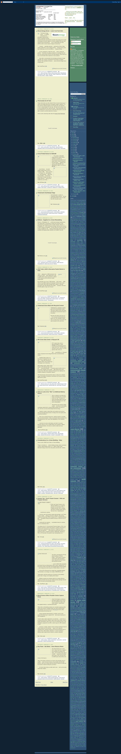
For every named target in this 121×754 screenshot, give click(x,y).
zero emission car (74, 741)
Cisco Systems (73, 282)
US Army (83, 704)
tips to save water (82, 681)
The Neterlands (81, 673)
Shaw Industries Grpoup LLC (76, 636)
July (74, 145)
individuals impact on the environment (45, 148)
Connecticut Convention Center (79, 302)
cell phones (83, 273)
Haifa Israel (83, 447)
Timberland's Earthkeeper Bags (46, 192)
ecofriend (72, 331)
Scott (84, 631)
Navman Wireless (75, 523)
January (75, 194)
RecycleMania (73, 596)
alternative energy (81, 216)
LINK (46, 66)
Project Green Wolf (74, 578)
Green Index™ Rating (77, 426)
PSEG (80, 578)
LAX (83, 486)
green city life (77, 414)
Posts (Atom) (44, 684)
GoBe (71, 399)
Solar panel (76, 645)
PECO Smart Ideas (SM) (81, 551)
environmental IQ (78, 363)
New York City (74, 527)
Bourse (78, 253)
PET (75, 556)
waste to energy (73, 722)
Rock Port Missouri (77, 622)
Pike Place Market (78, 560)
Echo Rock (72, 326)
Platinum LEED (81, 565)
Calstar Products (79, 262)
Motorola (79, 516)
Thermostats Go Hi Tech (44, 100)
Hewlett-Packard (60, 383)
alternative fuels (54, 297)
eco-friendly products (80, 328)
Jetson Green (76, 102)
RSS (72, 624)
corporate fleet (49, 298)
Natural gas (58, 74)
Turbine (83, 688)
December (75, 137)
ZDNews (83, 739)
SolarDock (80, 648)
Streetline (77, 657)
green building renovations (79, 410)
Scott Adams (74, 632)
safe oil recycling (75, 626)
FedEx (77, 378)
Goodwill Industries (82, 402)
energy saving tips (74, 352)
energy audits (83, 339)
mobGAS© (72, 514)
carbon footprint (44, 490)
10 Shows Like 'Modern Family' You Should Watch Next (79, 100)
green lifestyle (52, 147)
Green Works (77, 438)
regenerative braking (74, 612)
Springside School (74, 652)
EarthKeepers (79, 324)
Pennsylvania (78, 553)
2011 (73, 134)
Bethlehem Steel (82, 236)
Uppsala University (74, 702)
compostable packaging (80, 298)
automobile (76, 229)
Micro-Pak (76, 511)
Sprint (79, 652)
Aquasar (74, 224)
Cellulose (73, 274)
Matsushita (82, 507)
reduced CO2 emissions (46, 434)
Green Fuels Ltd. (76, 422)
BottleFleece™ (73, 253)
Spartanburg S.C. (73, 651)
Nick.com (79, 528)
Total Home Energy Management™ (78, 684)
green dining (74, 418)
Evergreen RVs (75, 374)
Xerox (84, 738)
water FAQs (77, 726)
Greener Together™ (80, 441)
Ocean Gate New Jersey (82, 536)
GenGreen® (82, 393)
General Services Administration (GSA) (55, 587)
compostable (73, 298)
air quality (82, 212)
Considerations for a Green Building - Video (50, 440)
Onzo (81, 540)
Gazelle (83, 390)
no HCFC (84, 528)
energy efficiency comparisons (80, 343)
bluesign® (76, 250)
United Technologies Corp (48, 641)
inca (77, 463)
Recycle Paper (81, 590)
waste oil (72, 721)
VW (77, 717)
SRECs (83, 652)
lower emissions (77, 503)
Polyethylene (77, 569)
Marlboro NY (55, 187)
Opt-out (72, 543)
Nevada (72, 524)
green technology (59, 147)
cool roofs (79, 303)
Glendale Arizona (73, 398)
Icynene (77, 462)
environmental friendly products (47, 211)
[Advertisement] (46, 88)
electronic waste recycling (75, 339)
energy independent (76, 347)
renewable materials (80, 614)
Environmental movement (75, 364)
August (74, 144)
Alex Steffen (76, 213)
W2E (80, 717)
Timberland (60, 213)
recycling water (41, 590)
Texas (78, 671)
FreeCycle (73, 386)
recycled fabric (73, 593)
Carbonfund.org (73, 273)
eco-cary (76, 327)
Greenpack (82, 446)
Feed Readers (82, 378)
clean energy (40, 74)
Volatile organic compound (79, 714)
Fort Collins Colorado (74, 385)
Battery (80, 232)
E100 (82, 322)
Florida (76, 381)
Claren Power (78, 283)
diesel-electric (82, 314)
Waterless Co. (78, 729)
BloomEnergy (63, 72)
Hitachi (73, 454)
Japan (72, 473)
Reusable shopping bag (81, 619)
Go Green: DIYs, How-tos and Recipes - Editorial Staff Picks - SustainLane (78, 124)
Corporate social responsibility (79, 304)
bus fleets (82, 258)
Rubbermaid (76, 624)
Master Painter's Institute (75, 507)
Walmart (51, 75)
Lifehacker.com (77, 495)
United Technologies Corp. (79, 698)
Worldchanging (81, 737)
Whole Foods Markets (80, 733)
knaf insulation (81, 476)
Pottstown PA (81, 573)
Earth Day (73, 323)
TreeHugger (75, 106)
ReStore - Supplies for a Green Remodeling (50, 220)
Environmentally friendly (76, 368)
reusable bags (73, 619)
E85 (84, 322)
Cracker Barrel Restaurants (75, 307)
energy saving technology (77, 351)
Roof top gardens (83, 623)
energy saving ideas (45, 147)
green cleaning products (79, 415)
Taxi (43, 546)
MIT (83, 512)
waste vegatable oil (81, 722)
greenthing (72, 447)
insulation (43, 493)
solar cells (56, 493)
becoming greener (80, 233)
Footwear (72, 382)
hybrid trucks (76, 459)
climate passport (75, 287)
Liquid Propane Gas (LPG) (55, 544)
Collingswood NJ (81, 294)
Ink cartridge (73, 469)
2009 (73, 196)
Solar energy (62, 590)
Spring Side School (81, 651)
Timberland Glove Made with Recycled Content (51, 305)
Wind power (60, 493)
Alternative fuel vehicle (45, 297)
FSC (82, 386)
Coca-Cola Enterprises (74, 293)
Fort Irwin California (82, 385)
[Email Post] (58, 71)
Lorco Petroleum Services (80, 499)
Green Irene (74, 427)
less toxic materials (74, 494)
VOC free (72, 714)
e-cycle (73, 322)
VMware (83, 713)
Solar (78, 643)
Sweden (79, 665)
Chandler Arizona (79, 277)
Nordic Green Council (78, 531)
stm (72, 656)
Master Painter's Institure (80, 506)
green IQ (83, 426)
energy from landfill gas (78, 345)
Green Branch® (83, 407)
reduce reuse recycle (53, 213)
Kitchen (76, 476)
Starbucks (72, 655)
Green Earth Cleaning (80, 418)
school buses (80, 631)
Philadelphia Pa (41, 263)
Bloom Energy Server (55, 72)
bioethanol (83, 244)
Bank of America (44, 72)
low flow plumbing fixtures (51, 588)
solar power (79, 647)
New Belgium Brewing (78, 524)
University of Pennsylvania (79, 701)
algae (80, 213)
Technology (78, 669)
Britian (79, 254)
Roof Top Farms (75, 623)
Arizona (78, 224)
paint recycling (73, 548)
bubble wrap (74, 257)
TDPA (74, 669)
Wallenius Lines (75, 718)
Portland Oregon (60, 588)
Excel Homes (58, 186)
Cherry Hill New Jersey (82, 278)
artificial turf (81, 225)
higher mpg (83, 451)
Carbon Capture (44, 639)
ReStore (55, 263)
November (75, 139)
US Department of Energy (75, 705)
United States (79, 694)
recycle (80, 589)
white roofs (72, 733)
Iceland (73, 462)
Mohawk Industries (78, 515)
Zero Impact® (76, 742)
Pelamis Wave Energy (76, 552)
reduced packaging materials (79, 608)
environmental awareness (76, 360)
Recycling (80, 596)
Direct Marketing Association (79, 315)
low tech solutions (81, 502)
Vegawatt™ (72, 710)
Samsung (80, 626)
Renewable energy (49, 493)
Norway (82, 532)
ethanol (83, 373)
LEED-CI (77, 491)
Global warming (81, 398)
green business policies (42, 300)
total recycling (73, 685)
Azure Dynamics (82, 229)
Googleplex (78, 403)
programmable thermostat (79, 577)
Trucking (78, 688)
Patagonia (79, 549)
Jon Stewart (76, 473)
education (82, 335)
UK (78, 692)
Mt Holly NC (78, 518)
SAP (83, 628)
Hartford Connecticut (80, 449)
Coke (44, 74)
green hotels (77, 424)
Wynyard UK (73, 738)
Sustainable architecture (75, 664)
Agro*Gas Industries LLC (75, 212)
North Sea (77, 532)
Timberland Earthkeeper (42, 214)
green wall (43, 588)
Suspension (81, 660)
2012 (73, 132)
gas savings (61, 298)
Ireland (72, 472)
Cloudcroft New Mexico (74, 290)
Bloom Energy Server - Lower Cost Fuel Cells (50, 31)
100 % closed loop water (75, 201)
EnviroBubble (80, 357)
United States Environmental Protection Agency (54, 546)
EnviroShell (75, 373)
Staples (47, 75)
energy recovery (73, 349)
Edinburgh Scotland (74, 335)
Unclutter (62, 678)
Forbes (43, 491)
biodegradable (80, 240)
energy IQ (83, 347)
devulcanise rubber (75, 314)
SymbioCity (78, 667)
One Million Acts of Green (76, 539)
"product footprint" (74, 200)
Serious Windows (81, 635)
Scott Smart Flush (81, 632)
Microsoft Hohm (56, 148)
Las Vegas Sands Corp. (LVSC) (80, 482)
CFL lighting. (73, 277)
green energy (78, 420)
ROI (71, 623)
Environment (81, 359)
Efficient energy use (45, 383)
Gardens (72, 390)
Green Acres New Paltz (75, 407)
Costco (73, 306)
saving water (73, 631)
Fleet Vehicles (57, 543)
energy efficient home (45, 186)
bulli (78, 258)
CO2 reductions (82, 290)
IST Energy (82, 472)
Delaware (78, 310)
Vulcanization (73, 717)
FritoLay (78, 386)
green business (73, 411)
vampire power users (74, 709)
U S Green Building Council (78, 690)
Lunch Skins (83, 503)
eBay (47, 74)
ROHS (83, 622)
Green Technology (77, 110)
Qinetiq (76, 581)
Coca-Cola (82, 291)
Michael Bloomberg (74, 510)
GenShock (72, 394)
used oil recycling (81, 706)
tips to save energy (75, 681)
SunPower (72, 659)
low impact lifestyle (74, 502)
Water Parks (82, 726)
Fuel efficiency (76, 387)
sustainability (58, 434)
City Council (79, 282)
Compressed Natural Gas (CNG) (47, 543)
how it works (72, 458)
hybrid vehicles (44, 433)
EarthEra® (73, 324)
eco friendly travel (79, 326)
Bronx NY (82, 254)
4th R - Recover (73, 208)
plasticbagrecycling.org (74, 565)
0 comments (54, 71)
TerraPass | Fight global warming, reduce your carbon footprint (78, 119)
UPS (79, 702)
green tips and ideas (75, 437)
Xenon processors (79, 738)
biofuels (76, 245)
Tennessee (83, 669)
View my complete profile (77, 65)
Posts (73, 41)
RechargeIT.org (77, 585)
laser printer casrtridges (76, 483)
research (53, 434)
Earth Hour (78, 323)
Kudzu (77, 477)
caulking (79, 273)
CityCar (83, 282)
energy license (74, 348)
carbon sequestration (52, 639)
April (74, 150)
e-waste (77, 322)
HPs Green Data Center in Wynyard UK (48, 339)
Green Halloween (79, 423)
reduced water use (52, 385)
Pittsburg (73, 561)
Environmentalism (80, 367)
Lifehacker (75, 98)
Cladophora (72, 283)
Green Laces (81, 427)
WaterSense (76, 730)
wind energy (82, 734)
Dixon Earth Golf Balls (81, 316)
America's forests (78, 220)
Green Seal (77, 433)
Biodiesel (78, 244)
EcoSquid (82, 332)
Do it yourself (83, 318)
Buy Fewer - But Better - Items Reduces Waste (50, 646)
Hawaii (72, 450)
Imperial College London (52, 433)
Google (54, 74)
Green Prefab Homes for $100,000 (47, 153)
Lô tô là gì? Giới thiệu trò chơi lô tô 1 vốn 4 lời (78, 104)
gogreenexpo (76, 399)
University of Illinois (74, 700)
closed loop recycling (80, 289)
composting (72, 299)
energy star (52, 186)
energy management (81, 348)
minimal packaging (79, 512)
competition (83, 295)
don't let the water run (75, 319)
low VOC (72, 503)
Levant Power (80, 494)
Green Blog (75, 127)
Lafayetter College (74, 479)
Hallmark (73, 449)
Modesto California (79, 514)
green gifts (82, 422)
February (75, 154)
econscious (78, 332)
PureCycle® (77, 580)
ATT (58, 297)
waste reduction (79, 721)
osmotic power (78, 544)
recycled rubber (73, 594)
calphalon (73, 262)
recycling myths (73, 597)
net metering (82, 523)
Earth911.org (83, 323)
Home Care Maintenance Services (79, 455)
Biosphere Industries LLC (79, 246)
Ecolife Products (77, 331)
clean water (74, 286)
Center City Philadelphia (80, 274)
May (74, 149)
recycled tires (81, 594)
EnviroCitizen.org (73, 359)
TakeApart (73, 668)
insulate (77, 469)
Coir (71, 294)
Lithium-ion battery (74, 498)
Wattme (81, 730)
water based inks (78, 725)
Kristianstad (72, 477)
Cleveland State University (81, 286)
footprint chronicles (81, 381)
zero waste (82, 742)
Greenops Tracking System (75, 446)
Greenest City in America (75, 442)
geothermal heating (57, 491)
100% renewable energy (79, 204)
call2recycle (83, 261)
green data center (53, 383)
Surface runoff (73, 660)
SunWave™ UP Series (80, 659)
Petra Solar (79, 556)
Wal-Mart (83, 717)
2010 (73, 136)
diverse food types (74, 316)
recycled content (80, 592)
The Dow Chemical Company (77, 672)
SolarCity (76, 648)
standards (78, 653)
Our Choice (79, 545)
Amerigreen (82, 221)
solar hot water (80, 644)
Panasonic (78, 548)
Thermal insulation (74, 676)
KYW (80, 477)
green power (78, 430)
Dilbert (72, 315)
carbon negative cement (76, 269)
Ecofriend (75, 116)
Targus (83, 668)
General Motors (73, 391)
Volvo (62, 434)
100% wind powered (74, 205)
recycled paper (81, 593)
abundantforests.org (75, 209)
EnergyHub (78, 356)
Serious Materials (73, 635)
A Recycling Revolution (81, 208)
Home (52, 682)
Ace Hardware (82, 209)
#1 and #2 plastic (81, 200)
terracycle (73, 671)
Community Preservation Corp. (75, 295)
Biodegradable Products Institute (77, 242)
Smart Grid (77, 640)
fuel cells (50, 74)
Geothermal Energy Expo (75, 395)
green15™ (82, 438)
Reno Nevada (81, 615)
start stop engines (78, 655)
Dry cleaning (77, 320)
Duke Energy (83, 320)
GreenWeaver (78, 447)
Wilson (72, 734)
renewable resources (74, 615)
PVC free (82, 580)
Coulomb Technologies (80, 306)
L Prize (83, 477)
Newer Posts (38, 682)
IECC (81, 462)
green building (75, 409)
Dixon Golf (73, 318)
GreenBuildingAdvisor (74, 439)
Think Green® (81, 677)
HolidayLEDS (78, 454)
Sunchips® (82, 657)
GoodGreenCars (74, 402)
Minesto (73, 512)
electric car (82, 336)
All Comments (75, 43)
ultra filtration (82, 692)
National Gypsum (77, 519)
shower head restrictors (75, 639)
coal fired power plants (75, 291)
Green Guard (73, 423)
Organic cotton (78, 543)
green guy (74, 49)
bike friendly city (80, 237)
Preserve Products (78, 576)
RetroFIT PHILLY (81, 618)
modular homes (61, 187)
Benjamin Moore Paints (75, 234)
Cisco (83, 281)
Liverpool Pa (49, 187)
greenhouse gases (45, 544)
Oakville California (73, 536)
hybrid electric (78, 458)
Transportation (50, 300)
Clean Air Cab (77, 285)
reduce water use (74, 604)
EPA (79, 373)
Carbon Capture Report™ (79, 266)
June (74, 147)
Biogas (49, 72)
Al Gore (72, 213)
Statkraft (84, 655)
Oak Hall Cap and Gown (79, 535)
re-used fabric (77, 584)
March (74, 152)
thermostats (63, 148)
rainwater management (79, 582)
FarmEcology (75, 377)
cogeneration (82, 293)
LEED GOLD (79, 490)
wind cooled (59, 385)
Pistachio (84, 560)
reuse (73, 620)
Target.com (79, 668)
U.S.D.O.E (75, 692)
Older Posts (65, 682)
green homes (43, 187)
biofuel (73, 245)
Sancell (80, 628)
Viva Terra (78, 713)
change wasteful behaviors (53, 677)
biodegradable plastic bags (77, 241)
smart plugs (82, 640)
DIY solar (78, 318)
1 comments (54, 542)
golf (80, 399)
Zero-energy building (74, 743)
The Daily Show (82, 671)
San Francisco (76, 627)
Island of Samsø (76, 472)
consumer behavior (74, 303)
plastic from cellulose (79, 564)
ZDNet (79, 739)
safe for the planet (82, 624)
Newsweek (79, 527)
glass (83, 397)
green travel (82, 437)
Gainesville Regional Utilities (79, 389)
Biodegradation (73, 244)
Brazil (75, 254)
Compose (56, 609)
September (75, 142)
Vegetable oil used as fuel (80, 710)
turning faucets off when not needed (77, 689)
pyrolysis (72, 581)
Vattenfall (82, 709)
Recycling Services (81, 597)
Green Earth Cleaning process (76, 419)
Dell (79, 311)
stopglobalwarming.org (78, 656)
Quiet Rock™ (80, 581)
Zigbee (80, 743)
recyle (80, 598)
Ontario (77, 540)
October (75, 140)
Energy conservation (76, 340)
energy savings (55, 298)
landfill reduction (60, 262)
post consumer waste (78, 572)
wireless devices (73, 737)
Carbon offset (78, 270)
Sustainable (82, 663)
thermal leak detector (82, 676)
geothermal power (78, 397)
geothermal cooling (49, 491)
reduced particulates (74, 610)
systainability (83, 667)
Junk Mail (80, 473)
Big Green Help (74, 237)
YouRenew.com (74, 739)
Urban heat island (77, 704)
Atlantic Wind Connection (75, 228)
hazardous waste (77, 450)
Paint (83, 547)
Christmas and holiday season (76, 281)
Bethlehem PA (76, 236)
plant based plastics (80, 561)
